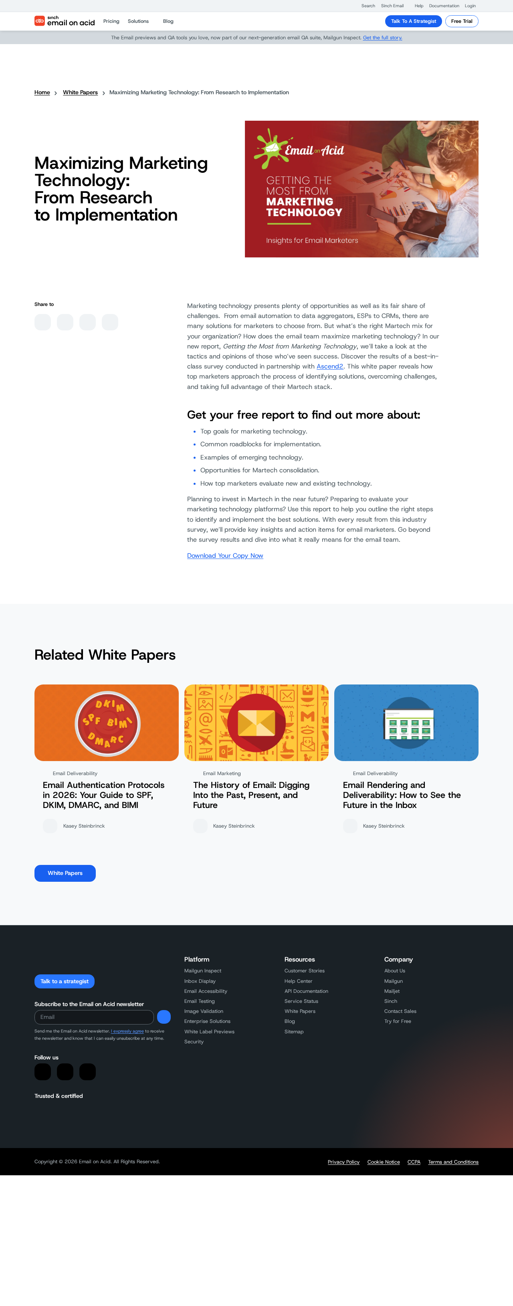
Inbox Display (200, 981)
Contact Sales (400, 1011)
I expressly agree (127, 1031)
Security (194, 1041)
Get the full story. (382, 37)
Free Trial (462, 21)
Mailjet (392, 991)
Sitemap (294, 1031)
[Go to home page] (64, 21)
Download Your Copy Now (225, 555)
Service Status (301, 1001)
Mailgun (393, 981)
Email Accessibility (205, 991)
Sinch (390, 1001)
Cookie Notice (384, 1161)
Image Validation (203, 1011)
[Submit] (164, 1017)
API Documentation (306, 991)
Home (42, 92)
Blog (290, 1021)
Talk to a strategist (64, 981)
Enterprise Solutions (207, 1021)
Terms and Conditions (453, 1161)
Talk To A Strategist (413, 21)
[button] (364, 6)
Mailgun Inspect (202, 970)
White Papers (80, 92)
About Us (394, 970)
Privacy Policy (344, 1161)
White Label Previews (209, 1031)
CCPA (414, 1161)
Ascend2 (330, 366)
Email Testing (199, 1001)
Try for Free (397, 1021)
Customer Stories (305, 970)
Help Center (299, 981)
